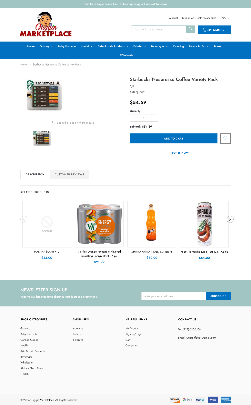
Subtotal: (135, 127)
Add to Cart (46, 243)
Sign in (186, 18)
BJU (132, 86)
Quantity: (135, 111)
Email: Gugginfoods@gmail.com (197, 338)
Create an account (205, 18)
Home (23, 64)
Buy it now (180, 153)
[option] (73, 95)
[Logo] (46, 24)
